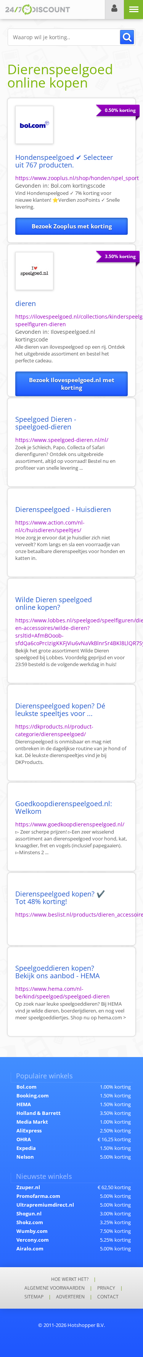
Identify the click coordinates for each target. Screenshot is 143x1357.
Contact (108, 1296)
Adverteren (70, 1296)
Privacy (106, 1288)
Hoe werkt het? (69, 1279)
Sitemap (33, 1296)
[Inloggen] (114, 9)
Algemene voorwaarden (54, 1288)
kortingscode (78, 185)
